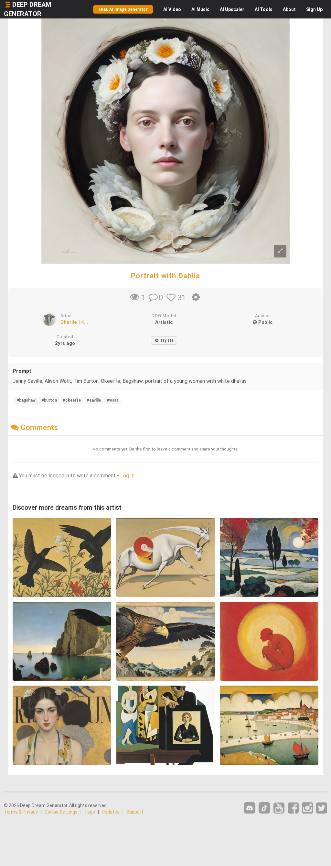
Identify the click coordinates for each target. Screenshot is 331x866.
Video (172, 9)
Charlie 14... (74, 322)
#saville (94, 400)
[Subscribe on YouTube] (278, 808)
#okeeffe (72, 400)
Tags (89, 812)
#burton (49, 400)
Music (200, 9)
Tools (263, 9)
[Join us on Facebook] (293, 808)
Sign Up (314, 9)
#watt (112, 400)
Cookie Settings (61, 812)
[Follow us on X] (321, 808)
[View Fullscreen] (280, 251)
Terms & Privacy (21, 812)
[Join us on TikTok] (264, 808)
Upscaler (232, 9)
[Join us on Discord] (249, 808)
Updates (111, 812)
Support (134, 812)
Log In (127, 476)
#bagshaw (26, 400)
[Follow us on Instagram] (307, 808)
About (289, 9)
